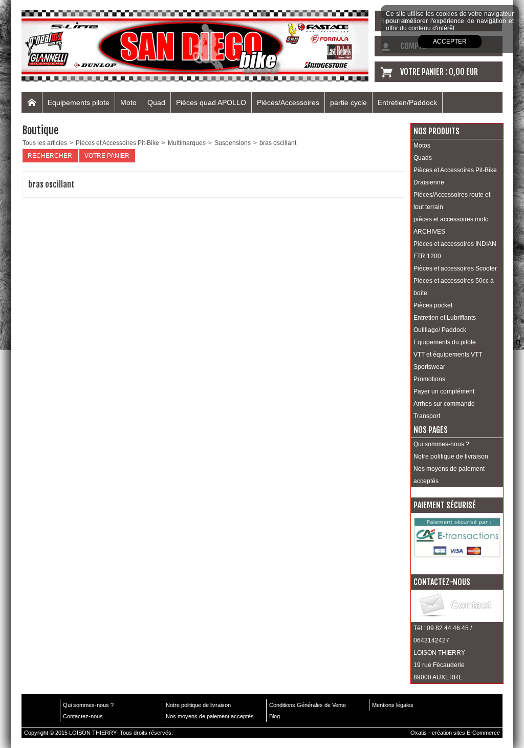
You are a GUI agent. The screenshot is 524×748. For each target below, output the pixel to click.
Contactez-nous (83, 716)
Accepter (450, 41)
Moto (128, 102)
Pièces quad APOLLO (211, 102)
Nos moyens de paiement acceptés (449, 475)
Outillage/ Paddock (439, 330)
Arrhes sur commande (444, 403)
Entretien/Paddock (407, 102)
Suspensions (232, 143)
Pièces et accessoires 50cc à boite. (453, 287)
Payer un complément (443, 391)
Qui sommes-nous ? (441, 444)
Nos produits (436, 131)
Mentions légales (392, 705)
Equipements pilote (79, 102)
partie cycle (348, 102)
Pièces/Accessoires (288, 102)
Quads (422, 157)
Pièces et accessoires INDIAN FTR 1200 (454, 250)
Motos (421, 145)
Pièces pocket (432, 305)
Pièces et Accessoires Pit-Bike (117, 143)
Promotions (429, 379)
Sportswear (429, 366)
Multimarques (187, 143)
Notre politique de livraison (450, 456)
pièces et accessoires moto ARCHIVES (451, 225)
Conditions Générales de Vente (307, 705)
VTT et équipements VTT (447, 354)
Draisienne (428, 182)
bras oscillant (277, 143)
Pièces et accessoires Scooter (455, 268)
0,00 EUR (463, 72)
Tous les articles (45, 143)
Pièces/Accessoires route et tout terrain (451, 201)
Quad (156, 102)
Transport (426, 416)
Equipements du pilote (444, 342)
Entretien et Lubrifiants (444, 317)
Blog (274, 716)
